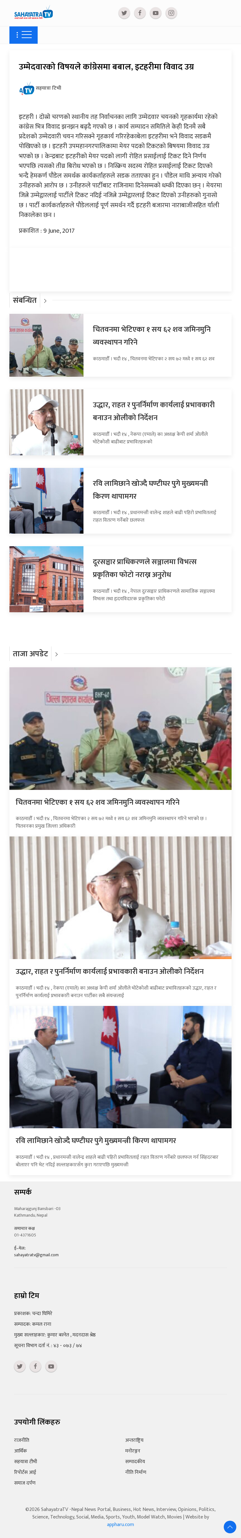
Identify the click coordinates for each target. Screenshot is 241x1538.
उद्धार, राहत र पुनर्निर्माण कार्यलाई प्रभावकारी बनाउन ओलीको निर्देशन (154, 411)
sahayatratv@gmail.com (36, 1254)
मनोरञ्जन (132, 1451)
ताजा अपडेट (30, 653)
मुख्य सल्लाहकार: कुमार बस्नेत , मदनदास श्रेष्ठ (55, 1335)
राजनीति (21, 1440)
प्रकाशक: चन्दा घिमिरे (33, 1313)
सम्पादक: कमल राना (32, 1324)
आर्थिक (20, 1451)
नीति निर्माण (135, 1472)
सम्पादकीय (135, 1461)
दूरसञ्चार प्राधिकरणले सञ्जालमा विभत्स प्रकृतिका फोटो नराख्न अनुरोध (145, 568)
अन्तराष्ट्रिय (134, 1440)
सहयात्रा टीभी (25, 1461)
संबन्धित (25, 300)
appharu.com (120, 1524)
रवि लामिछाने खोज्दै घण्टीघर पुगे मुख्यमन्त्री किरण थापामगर (96, 1141)
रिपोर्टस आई (25, 1472)
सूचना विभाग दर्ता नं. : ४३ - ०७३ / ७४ (48, 1345)
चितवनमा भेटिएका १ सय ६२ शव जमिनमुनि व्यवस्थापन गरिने (97, 802)
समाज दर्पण (24, 1483)
